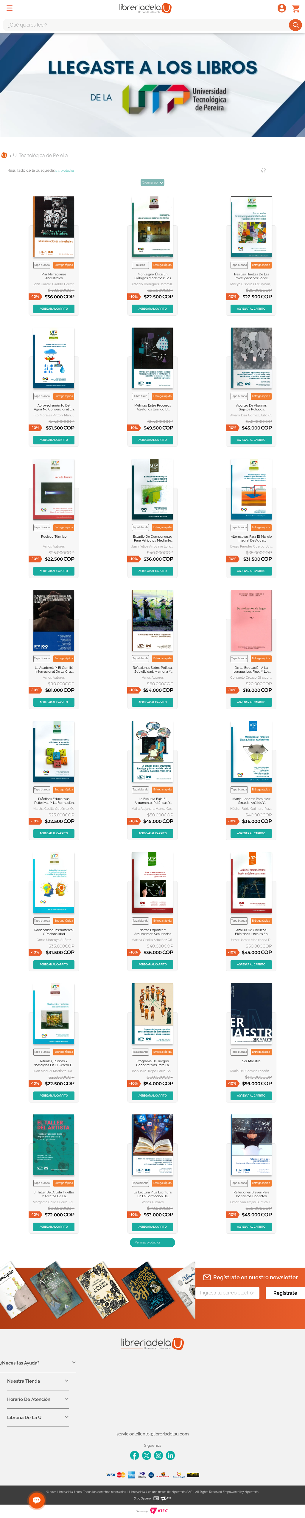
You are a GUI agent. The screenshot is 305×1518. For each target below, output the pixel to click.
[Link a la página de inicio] (4, 156)
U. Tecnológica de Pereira (40, 155)
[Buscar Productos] (295, 25)
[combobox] (152, 25)
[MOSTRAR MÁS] (152, 1242)
